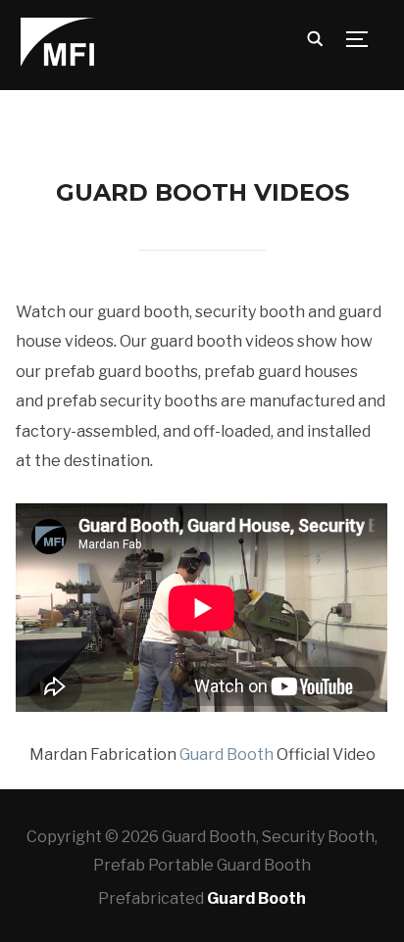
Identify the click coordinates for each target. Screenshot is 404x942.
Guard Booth (226, 754)
